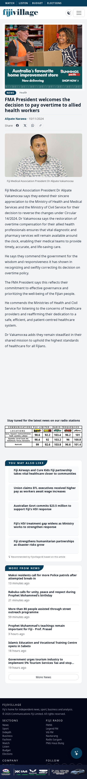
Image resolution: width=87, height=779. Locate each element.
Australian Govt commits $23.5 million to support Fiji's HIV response (42, 507)
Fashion (6, 739)
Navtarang (52, 735)
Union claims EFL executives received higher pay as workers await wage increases (45, 489)
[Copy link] (40, 125)
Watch (6, 743)
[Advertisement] (43, 387)
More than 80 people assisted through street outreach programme (39, 610)
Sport (5, 728)
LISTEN (23, 3)
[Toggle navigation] (79, 13)
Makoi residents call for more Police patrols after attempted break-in (42, 576)
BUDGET (37, 3)
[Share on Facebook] (17, 125)
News (5, 724)
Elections (7, 753)
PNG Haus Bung (55, 743)
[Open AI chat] (76, 753)
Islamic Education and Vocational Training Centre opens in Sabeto (42, 644)
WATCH (10, 3)
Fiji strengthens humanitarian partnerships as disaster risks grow (44, 543)
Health (23, 92)
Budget (6, 750)
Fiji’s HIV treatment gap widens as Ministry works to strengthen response (44, 525)
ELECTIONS (54, 3)
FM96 (49, 724)
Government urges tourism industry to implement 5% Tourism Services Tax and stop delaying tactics (40, 662)
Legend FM (52, 728)
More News (43, 677)
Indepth (6, 732)
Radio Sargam (54, 739)
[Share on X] (25, 125)
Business (7, 735)
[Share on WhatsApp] (33, 125)
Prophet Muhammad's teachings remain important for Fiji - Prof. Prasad (36, 627)
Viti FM (49, 732)
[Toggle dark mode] (69, 12)
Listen (5, 746)
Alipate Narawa (15, 119)
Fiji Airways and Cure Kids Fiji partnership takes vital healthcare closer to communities (45, 471)
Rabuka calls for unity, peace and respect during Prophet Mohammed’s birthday (41, 593)
